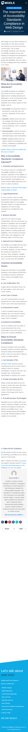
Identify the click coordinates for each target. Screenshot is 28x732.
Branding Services (7, 700)
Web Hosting (6, 703)
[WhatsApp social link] (16, 522)
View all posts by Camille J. (14, 515)
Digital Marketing (7, 691)
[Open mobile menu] (26, 2)
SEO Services (6, 697)
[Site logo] (8, 3)
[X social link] (6, 522)
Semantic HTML (6, 364)
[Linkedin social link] (13, 522)
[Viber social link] (20, 522)
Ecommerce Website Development (13, 706)
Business (10, 8)
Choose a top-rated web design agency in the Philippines (13, 465)
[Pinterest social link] (9, 522)
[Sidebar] (26, 221)
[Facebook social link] (2, 522)
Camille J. (9, 31)
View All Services (7, 709)
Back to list (14, 528)
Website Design (7, 688)
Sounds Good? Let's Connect (9, 680)
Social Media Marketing (9, 694)
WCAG (3, 452)
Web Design (17, 8)
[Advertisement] (14, 433)
